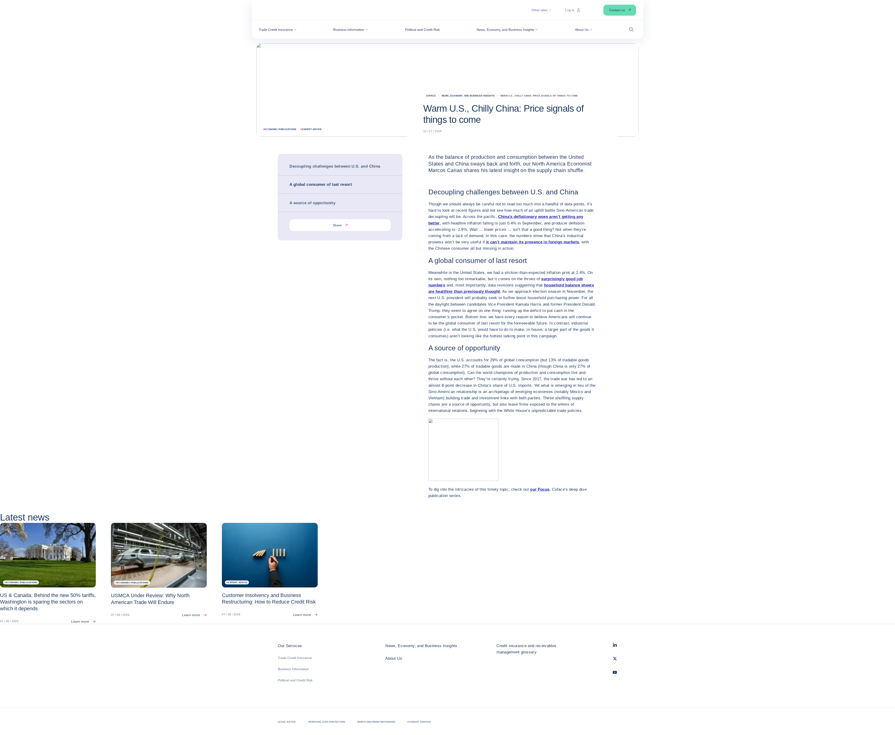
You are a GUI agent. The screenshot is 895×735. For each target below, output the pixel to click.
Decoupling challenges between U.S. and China (334, 166)
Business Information (293, 669)
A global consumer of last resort (320, 184)
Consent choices (419, 722)
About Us (393, 658)
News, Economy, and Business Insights (421, 646)
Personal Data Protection (326, 722)
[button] (277, 29)
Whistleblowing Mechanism (376, 722)
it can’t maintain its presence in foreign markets (532, 242)
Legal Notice (287, 722)
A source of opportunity (312, 203)
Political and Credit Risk (295, 680)
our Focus (539, 489)
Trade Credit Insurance (295, 658)
